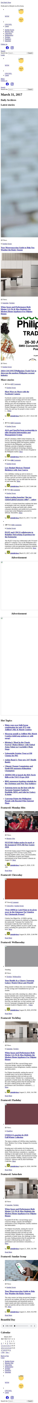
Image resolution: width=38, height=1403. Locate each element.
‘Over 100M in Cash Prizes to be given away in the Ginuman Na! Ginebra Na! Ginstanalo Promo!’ (21, 912)
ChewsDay (8, 33)
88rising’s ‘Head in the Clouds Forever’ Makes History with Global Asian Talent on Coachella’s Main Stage (20, 745)
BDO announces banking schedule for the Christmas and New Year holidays (20, 782)
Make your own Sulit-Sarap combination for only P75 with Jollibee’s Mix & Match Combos (18, 727)
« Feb (2, 1352)
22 (6, 1348)
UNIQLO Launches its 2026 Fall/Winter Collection (16, 1136)
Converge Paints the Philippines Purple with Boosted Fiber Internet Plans (19, 801)
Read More (8, 870)
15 (6, 1346)
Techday (7, 37)
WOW (7, 16)
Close (2, 1358)
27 (2, 1350)
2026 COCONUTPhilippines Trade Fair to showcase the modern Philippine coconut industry (18, 373)
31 (10, 1350)
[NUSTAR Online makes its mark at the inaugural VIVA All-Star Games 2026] (21, 822)
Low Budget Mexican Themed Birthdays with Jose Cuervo (17, 469)
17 (10, 1346)
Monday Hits (9, 31)
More (9, 411)
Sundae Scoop (9, 30)
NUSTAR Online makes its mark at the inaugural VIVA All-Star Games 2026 (19, 844)
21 (4, 1348)
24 (10, 1348)
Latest (7, 26)
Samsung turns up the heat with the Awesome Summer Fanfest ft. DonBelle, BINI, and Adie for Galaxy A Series (20, 791)
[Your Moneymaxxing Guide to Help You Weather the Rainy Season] (19, 173)
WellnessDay (9, 35)
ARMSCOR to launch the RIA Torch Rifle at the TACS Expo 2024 (20, 776)
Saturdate (8, 41)
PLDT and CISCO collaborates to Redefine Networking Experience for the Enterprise (20, 534)
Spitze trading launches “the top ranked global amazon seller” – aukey (20, 498)
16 (8, 1346)
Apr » (7, 1352)
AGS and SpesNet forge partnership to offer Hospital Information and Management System (21, 432)
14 (4, 1346)
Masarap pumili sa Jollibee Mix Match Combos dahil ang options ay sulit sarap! (21, 736)
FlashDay (8, 39)
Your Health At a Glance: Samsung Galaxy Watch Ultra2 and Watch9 (19, 981)
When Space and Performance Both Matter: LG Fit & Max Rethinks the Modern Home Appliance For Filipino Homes (16, 310)
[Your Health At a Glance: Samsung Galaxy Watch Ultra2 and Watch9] (21, 956)
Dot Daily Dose (6, 2)
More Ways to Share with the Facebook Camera (17, 393)
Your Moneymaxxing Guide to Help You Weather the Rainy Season (17, 249)
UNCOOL (8, 24)
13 (2, 1346)
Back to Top (5, 1356)
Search (30, 53)
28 (4, 1350)
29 (6, 1350)
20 (2, 1348)
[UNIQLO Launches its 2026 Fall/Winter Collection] (21, 1114)
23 (8, 1348)
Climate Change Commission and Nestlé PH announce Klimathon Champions (19, 768)
